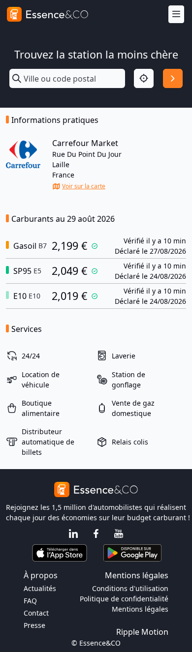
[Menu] (176, 14)
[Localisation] (144, 79)
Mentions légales (140, 609)
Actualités (40, 588)
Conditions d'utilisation (130, 588)
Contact (36, 613)
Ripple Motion (142, 631)
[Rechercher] (173, 79)
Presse (34, 625)
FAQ (30, 600)
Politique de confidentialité (124, 598)
